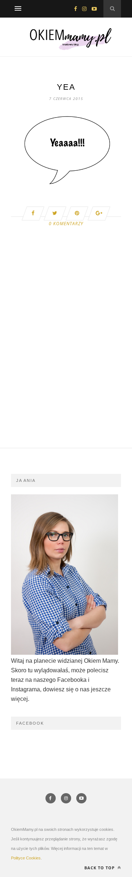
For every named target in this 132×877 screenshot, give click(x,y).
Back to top (100, 867)
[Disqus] (66, 354)
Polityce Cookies (26, 858)
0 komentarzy (66, 223)
